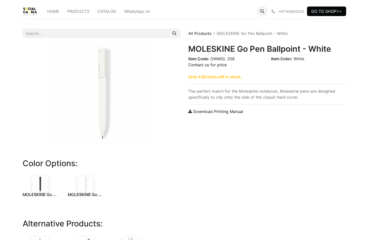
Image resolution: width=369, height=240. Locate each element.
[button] (262, 11)
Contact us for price (207, 64)
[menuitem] (53, 11)
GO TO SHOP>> (326, 11)
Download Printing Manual (217, 111)
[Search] (174, 33)
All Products (199, 33)
